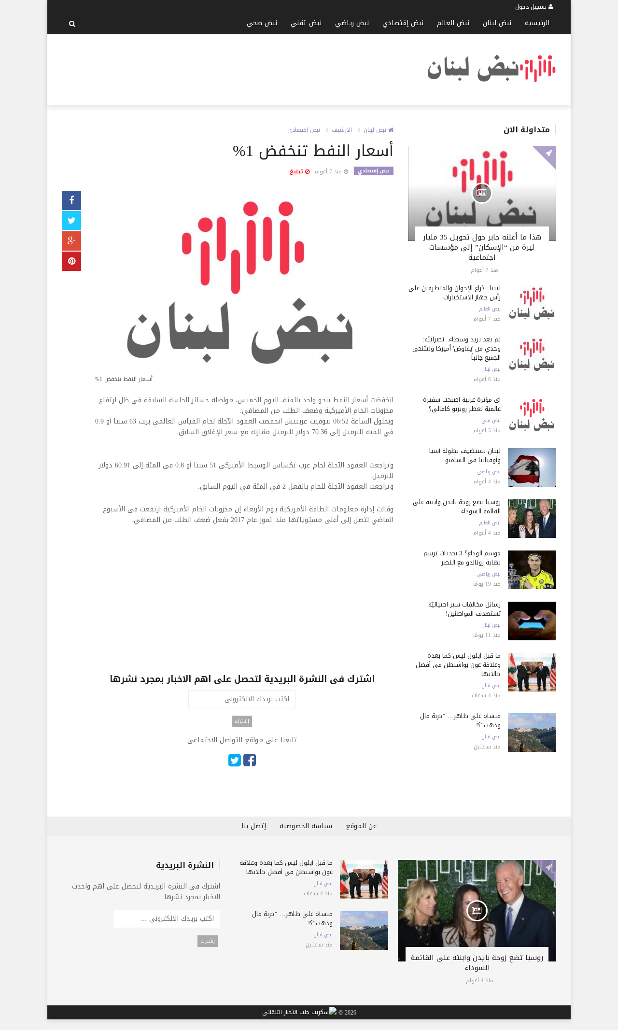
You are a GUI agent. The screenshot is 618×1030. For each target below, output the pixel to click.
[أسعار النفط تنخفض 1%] (242, 289)
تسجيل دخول (531, 6)
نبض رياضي (352, 22)
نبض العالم (453, 22)
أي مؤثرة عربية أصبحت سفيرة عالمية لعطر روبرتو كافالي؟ (462, 404)
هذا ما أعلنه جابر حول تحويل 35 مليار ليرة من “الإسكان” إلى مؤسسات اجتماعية (482, 247)
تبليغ (297, 172)
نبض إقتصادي (402, 22)
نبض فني (491, 420)
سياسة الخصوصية (306, 825)
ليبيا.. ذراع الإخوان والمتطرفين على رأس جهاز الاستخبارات (454, 292)
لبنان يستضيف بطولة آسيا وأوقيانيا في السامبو (465, 455)
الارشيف (342, 130)
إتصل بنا (253, 825)
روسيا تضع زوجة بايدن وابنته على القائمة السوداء (457, 506)
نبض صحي (262, 22)
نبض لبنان (497, 22)
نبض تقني (306, 22)
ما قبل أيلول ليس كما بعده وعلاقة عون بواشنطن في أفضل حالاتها (458, 664)
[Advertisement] (237, 68)
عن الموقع (361, 825)
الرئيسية (537, 22)
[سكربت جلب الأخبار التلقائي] (299, 1012)
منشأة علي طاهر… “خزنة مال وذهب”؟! (460, 720)
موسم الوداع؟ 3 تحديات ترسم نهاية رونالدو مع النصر (462, 557)
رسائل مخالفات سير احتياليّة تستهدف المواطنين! (464, 609)
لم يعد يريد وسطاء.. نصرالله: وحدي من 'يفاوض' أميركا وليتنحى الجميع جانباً (456, 348)
